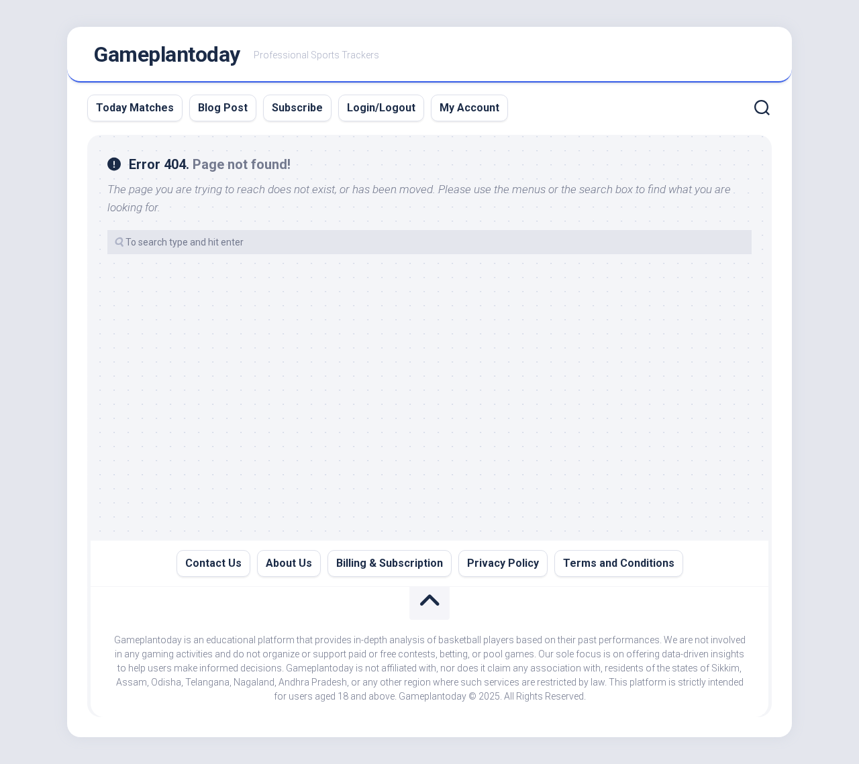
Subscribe (297, 107)
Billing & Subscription (389, 563)
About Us (289, 563)
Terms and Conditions (618, 563)
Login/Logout (381, 107)
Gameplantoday (167, 54)
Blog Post (223, 107)
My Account (469, 107)
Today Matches (135, 107)
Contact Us (213, 563)
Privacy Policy (503, 563)
